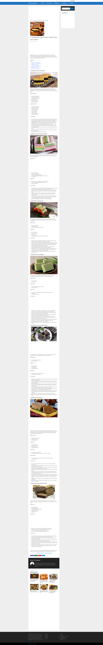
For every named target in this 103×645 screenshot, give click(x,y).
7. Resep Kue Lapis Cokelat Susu (36, 68)
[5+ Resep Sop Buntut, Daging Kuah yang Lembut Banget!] (53, 576)
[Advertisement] (44, 14)
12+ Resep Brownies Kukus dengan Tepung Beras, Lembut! (52, 591)
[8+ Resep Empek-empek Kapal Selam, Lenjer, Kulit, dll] (44, 587)
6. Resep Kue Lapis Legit (35, 67)
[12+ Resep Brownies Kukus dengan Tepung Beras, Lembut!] (53, 587)
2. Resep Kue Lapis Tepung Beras (36, 63)
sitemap (62, 639)
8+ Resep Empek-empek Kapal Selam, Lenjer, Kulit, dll (44, 591)
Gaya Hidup (50, 3)
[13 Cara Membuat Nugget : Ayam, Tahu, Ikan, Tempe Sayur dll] (44, 577)
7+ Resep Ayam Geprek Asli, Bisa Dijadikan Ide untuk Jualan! (34, 580)
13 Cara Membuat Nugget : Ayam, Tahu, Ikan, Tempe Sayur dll (44, 581)
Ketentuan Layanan (63, 638)
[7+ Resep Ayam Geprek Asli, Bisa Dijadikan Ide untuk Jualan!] (34, 576)
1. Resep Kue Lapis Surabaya (35, 62)
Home (31, 20)
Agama (43, 3)
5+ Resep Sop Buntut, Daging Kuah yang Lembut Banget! (52, 581)
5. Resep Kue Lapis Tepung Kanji (36, 66)
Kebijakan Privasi (63, 637)
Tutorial (71, 3)
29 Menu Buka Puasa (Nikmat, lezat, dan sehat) (34, 591)
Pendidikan (57, 3)
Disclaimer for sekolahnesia (65, 636)
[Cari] (72, 8)
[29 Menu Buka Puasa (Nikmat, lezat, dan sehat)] (34, 587)
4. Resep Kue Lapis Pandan (35, 65)
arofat (32, 41)
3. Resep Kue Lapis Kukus (35, 64)
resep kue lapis (34, 550)
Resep (35, 41)
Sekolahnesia (32, 3)
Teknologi (64, 3)
